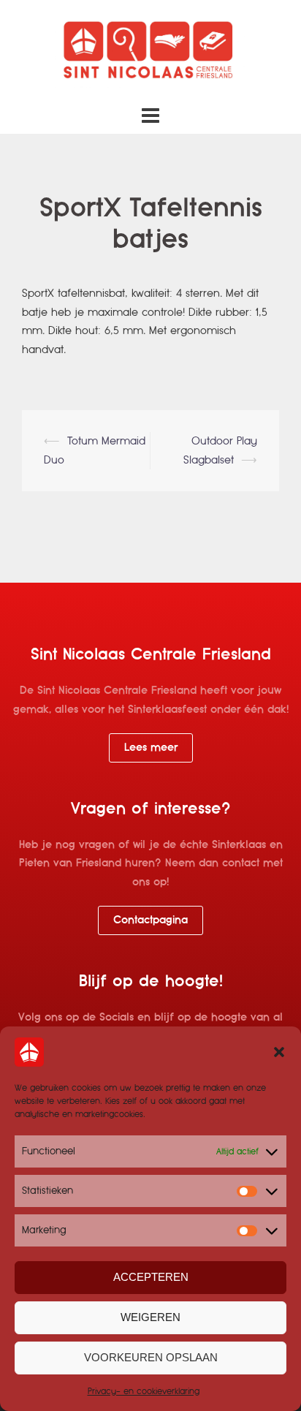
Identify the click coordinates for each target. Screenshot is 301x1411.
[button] (279, 1052)
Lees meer (151, 747)
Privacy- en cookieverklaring (143, 1391)
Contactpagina (150, 919)
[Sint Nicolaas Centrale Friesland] (150, 50)
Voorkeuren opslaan (151, 1357)
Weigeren (150, 1317)
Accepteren (150, 1277)
